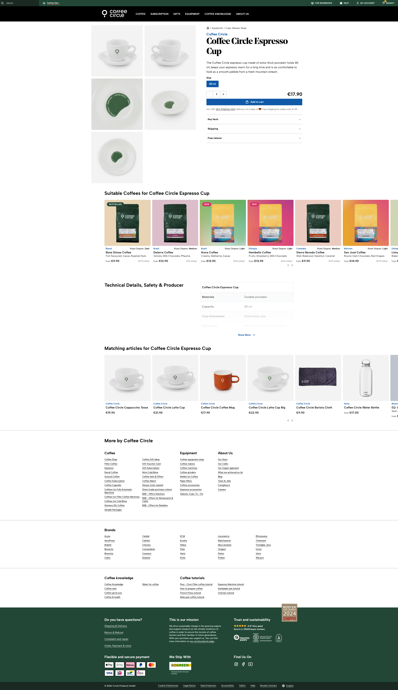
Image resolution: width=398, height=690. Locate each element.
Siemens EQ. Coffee (114, 505)
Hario (182, 553)
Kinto (182, 557)
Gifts (176, 13)
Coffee (141, 13)
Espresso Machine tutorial (231, 584)
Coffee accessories (190, 485)
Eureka (183, 540)
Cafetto (146, 540)
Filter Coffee (110, 463)
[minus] (209, 94)
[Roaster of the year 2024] (289, 613)
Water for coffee (150, 584)
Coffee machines (188, 468)
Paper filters (186, 481)
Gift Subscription (150, 468)
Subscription (159, 13)
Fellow (183, 545)
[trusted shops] (241, 638)
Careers (222, 489)
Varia (258, 553)
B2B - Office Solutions (153, 494)
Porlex (221, 553)
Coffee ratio (110, 588)
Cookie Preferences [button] (168, 685)
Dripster (146, 557)
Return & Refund (113, 632)
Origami (222, 549)
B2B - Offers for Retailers (155, 505)
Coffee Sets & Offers (152, 476)
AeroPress (109, 540)
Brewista (108, 553)
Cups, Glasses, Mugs (236, 28)
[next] (292, 265)
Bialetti (107, 545)
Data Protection (208, 685)
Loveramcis (223, 536)
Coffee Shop (110, 459)
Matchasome (224, 540)
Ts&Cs (242, 685)
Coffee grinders (188, 472)
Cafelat (145, 536)
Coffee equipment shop (192, 459)
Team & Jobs (224, 481)
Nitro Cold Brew (150, 472)
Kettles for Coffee (189, 476)
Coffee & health (112, 597)
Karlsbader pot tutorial (229, 588)
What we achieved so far (230, 472)
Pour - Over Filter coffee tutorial (196, 584)
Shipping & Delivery (115, 625)
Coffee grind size (113, 593)
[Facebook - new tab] (243, 664)
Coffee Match (149, 481)
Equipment (192, 13)
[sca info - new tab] (278, 638)
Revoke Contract (268, 685)
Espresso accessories (191, 489)
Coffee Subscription (114, 481)
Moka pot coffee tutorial (192, 597)
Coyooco (146, 553)
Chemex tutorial (226, 593)
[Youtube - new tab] (250, 664)
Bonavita (108, 549)
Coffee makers (187, 463)
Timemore (261, 540)
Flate (182, 549)
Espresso (108, 468)
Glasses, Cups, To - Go (191, 494)
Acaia (107, 536)
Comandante (148, 549)
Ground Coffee (112, 476)
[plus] (223, 94)
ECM (182, 536)
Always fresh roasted (152, 485)
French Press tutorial (190, 593)
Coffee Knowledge (218, 13)
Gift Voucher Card (151, 463)
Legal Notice (189, 685)
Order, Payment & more (117, 645)
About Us (242, 13)
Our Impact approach (228, 468)
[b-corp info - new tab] (262, 638)
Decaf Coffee (111, 472)
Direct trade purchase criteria (157, 489)
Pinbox (221, 557)
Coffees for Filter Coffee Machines (122, 497)
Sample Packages (113, 509)
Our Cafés (223, 463)
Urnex (259, 549)
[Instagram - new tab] (236, 664)
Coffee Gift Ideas (151, 459)
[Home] (114, 14)
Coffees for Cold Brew (115, 501)
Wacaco (260, 557)
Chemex (146, 545)
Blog (220, 476)
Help (253, 685)
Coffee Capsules (112, 485)
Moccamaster (224, 545)
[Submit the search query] (2, 3)
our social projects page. (202, 641)
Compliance (224, 485)
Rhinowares (261, 536)
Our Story (222, 459)
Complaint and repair (116, 639)
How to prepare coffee (191, 588)
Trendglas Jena (263, 545)
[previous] (288, 265)
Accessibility (227, 685)
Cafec (107, 557)
